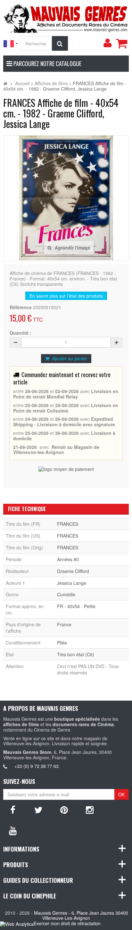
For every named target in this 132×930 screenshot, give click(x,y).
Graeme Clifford (73, 571)
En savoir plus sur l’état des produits (66, 296)
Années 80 (68, 559)
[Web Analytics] (17, 924)
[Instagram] (89, 809)
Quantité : (20, 333)
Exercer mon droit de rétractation (67, 923)
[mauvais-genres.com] (66, 17)
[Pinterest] (64, 809)
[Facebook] (12, 809)
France (64, 624)
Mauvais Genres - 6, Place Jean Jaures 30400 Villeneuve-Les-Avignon (81, 915)
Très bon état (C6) (75, 654)
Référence (21, 307)
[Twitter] (38, 809)
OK (121, 794)
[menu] (107, 43)
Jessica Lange (71, 583)
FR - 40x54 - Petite (76, 606)
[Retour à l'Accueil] (5, 83)
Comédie (66, 594)
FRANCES (67, 524)
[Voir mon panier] (121, 43)
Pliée (62, 642)
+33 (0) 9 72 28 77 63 (36, 766)
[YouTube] (12, 830)
